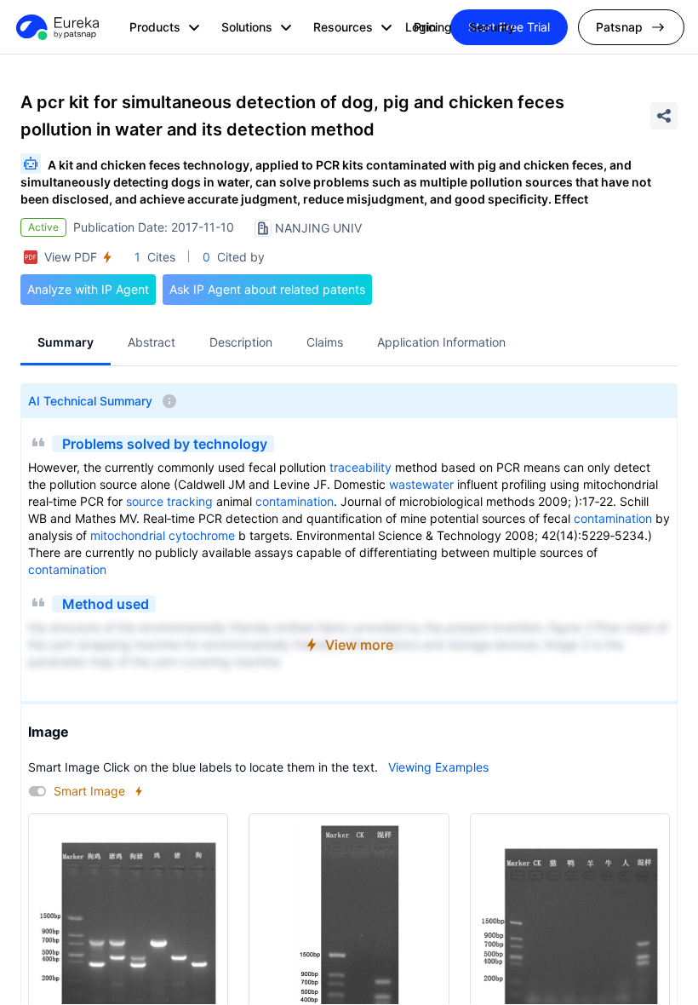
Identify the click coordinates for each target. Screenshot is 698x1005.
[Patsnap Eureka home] (56, 27)
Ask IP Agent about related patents (267, 289)
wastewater (421, 484)
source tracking (169, 501)
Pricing (433, 27)
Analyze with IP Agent (88, 289)
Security (492, 27)
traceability (360, 467)
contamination (294, 501)
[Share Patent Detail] (664, 115)
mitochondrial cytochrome (162, 535)
